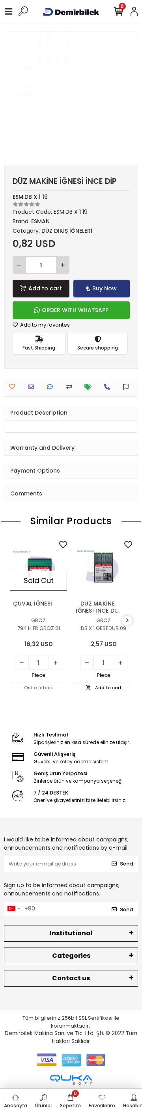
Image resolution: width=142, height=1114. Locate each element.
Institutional (71, 933)
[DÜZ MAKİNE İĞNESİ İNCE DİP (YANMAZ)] (103, 567)
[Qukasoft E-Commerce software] (71, 1080)
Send (126, 863)
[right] (127, 620)
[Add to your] (71, 387)
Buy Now (104, 288)
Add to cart (45, 288)
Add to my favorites (44, 325)
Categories (71, 955)
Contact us (71, 978)
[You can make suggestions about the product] (128, 387)
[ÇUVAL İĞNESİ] (38, 567)
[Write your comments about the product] (52, 387)
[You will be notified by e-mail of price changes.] (90, 387)
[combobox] (13, 909)
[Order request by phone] (109, 387)
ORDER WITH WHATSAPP (75, 310)
